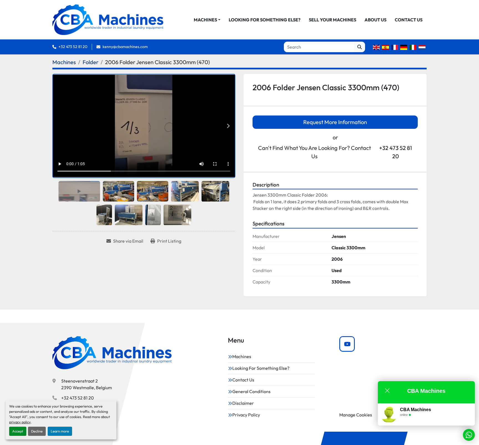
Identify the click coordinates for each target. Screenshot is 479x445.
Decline (37, 431)
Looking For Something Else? (264, 19)
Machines (205, 19)
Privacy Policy (246, 415)
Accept (17, 431)
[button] (207, 19)
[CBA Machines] (112, 352)
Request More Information (335, 122)
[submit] (359, 47)
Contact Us (408, 19)
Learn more (60, 431)
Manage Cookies (355, 415)
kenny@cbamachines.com (125, 46)
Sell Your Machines (332, 19)
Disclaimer (243, 403)
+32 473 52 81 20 (72, 46)
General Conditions (251, 391)
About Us (375, 19)
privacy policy (19, 422)
